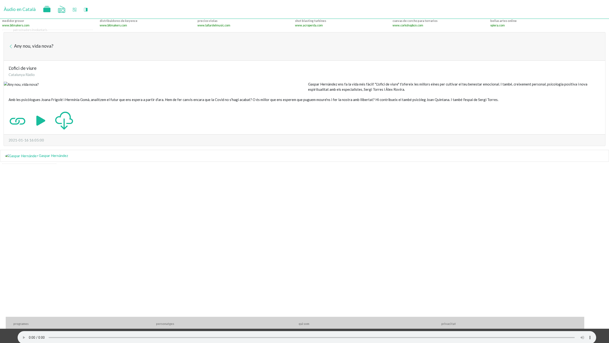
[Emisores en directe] (61, 9)
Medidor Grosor (13, 21)
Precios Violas (207, 21)
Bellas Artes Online (503, 21)
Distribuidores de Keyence (119, 21)
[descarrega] (64, 120)
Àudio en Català (20, 9)
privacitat (448, 324)
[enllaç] (17, 120)
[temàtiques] (46, 9)
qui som (304, 324)
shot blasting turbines (310, 21)
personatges (165, 324)
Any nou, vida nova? (33, 46)
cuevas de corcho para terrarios (415, 21)
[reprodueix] (41, 120)
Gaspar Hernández (53, 155)
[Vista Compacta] (74, 9)
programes (21, 324)
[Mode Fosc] (85, 9)
